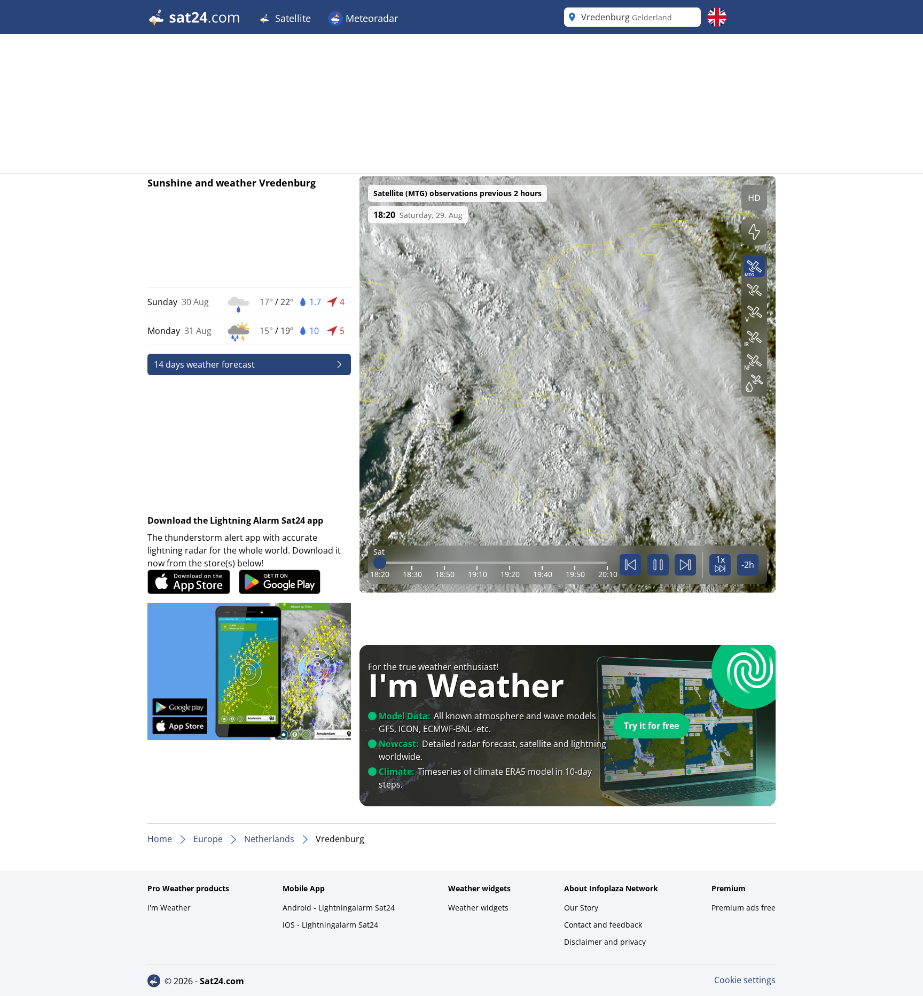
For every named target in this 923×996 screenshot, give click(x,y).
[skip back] (630, 564)
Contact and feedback (603, 925)
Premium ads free (743, 907)
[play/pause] (658, 564)
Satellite (291, 18)
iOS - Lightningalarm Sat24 (330, 925)
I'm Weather (169, 907)
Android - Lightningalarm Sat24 (339, 907)
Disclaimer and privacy (605, 942)
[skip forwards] (685, 564)
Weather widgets (478, 907)
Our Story (581, 907)
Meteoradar (370, 18)
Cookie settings (745, 980)
